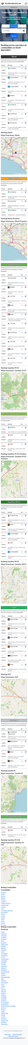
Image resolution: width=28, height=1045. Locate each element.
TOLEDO (3, 1017)
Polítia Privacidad (17, 1034)
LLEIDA (3, 986)
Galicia (2, 914)
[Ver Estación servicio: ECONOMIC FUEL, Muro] (22, 515)
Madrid (3, 917)
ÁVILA (2, 941)
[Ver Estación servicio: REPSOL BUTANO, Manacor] (22, 619)
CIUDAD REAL (5, 959)
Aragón (3, 894)
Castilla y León (4, 905)
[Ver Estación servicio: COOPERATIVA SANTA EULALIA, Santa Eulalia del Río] (22, 732)
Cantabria (3, 901)
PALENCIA (3, 1000)
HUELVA (3, 973)
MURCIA (3, 995)
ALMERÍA (3, 937)
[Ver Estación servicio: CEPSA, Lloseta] (22, 435)
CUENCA (3, 964)
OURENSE (3, 999)
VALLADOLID (4, 1020)
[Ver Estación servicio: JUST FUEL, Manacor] (22, 341)
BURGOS (3, 948)
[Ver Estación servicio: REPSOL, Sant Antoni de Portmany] (22, 752)
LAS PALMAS (4, 982)
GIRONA (3, 968)
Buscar (14, 36)
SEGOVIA (3, 1008)
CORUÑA (3, 962)
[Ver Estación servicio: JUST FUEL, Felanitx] (22, 296)
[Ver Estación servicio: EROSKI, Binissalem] (22, 314)
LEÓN (2, 984)
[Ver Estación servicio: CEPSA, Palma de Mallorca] (22, 444)
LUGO (2, 988)
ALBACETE (4, 933)
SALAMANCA (4, 1004)
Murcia (3, 921)
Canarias (3, 899)
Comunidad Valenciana (7, 910)
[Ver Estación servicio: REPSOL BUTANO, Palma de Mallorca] (22, 637)
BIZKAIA (3, 946)
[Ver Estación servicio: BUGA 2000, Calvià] (22, 201)
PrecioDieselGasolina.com (12, 3)
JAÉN (2, 979)
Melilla (2, 919)
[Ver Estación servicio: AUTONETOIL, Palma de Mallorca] (22, 68)
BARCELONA (4, 944)
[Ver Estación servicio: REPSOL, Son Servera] (22, 664)
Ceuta (2, 908)
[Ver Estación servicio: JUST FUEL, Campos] (22, 323)
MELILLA (3, 993)
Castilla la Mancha (6, 903)
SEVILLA (3, 1009)
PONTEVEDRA (5, 1002)
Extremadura (4, 912)
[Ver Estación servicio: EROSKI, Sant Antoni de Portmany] (22, 305)
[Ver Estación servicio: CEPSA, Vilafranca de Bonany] (22, 830)
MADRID (3, 989)
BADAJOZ (3, 942)
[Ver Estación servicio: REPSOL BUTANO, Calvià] (22, 628)
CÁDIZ (2, 952)
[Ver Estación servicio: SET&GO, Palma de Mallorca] (22, 655)
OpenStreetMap (23, 174)
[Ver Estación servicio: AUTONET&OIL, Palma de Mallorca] (22, 113)
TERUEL (3, 1015)
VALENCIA (4, 1018)
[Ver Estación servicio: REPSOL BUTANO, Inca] (22, 646)
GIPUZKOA (4, 966)
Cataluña (3, 907)
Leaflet (17, 174)
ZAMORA (3, 1022)
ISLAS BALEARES (5, 977)
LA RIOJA (3, 980)
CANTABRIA (4, 953)
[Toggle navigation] (26, 3)
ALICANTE (3, 935)
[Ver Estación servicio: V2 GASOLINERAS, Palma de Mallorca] (22, 77)
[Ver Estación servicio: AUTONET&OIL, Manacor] (22, 332)
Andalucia (3, 892)
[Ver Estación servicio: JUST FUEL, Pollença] (22, 358)
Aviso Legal (7, 1034)
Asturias (3, 896)
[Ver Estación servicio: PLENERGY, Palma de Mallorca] (22, 95)
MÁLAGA (3, 991)
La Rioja (3, 916)
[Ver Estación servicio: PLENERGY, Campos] (22, 287)
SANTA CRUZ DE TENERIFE (8, 1006)
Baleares (3, 898)
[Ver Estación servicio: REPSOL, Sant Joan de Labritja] (22, 761)
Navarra (3, 923)
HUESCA (3, 975)
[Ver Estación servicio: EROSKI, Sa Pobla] (22, 349)
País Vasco (3, 925)
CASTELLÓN (4, 955)
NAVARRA (3, 997)
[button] (13, 153)
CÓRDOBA (4, 961)
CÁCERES (3, 950)
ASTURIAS (3, 939)
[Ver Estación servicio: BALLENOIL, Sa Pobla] (22, 427)
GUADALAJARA (5, 971)
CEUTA (3, 957)
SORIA (2, 1011)
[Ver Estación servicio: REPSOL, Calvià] (22, 524)
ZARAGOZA (4, 1024)
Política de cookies (13, 1036)
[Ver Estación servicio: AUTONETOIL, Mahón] (22, 210)
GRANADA (4, 970)
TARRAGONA (4, 1013)
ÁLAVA (3, 932)
